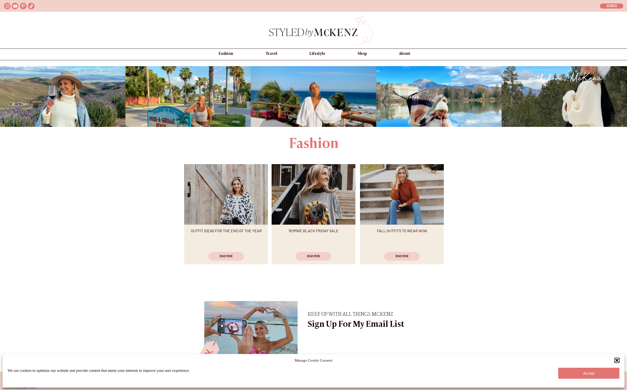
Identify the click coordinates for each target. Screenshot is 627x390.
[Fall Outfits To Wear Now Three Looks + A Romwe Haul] (402, 194)
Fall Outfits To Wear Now (402, 230)
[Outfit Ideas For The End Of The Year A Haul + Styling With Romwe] (226, 194)
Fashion (313, 144)
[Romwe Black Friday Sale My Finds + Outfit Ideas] (313, 194)
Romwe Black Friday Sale (313, 230)
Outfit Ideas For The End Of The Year (226, 230)
